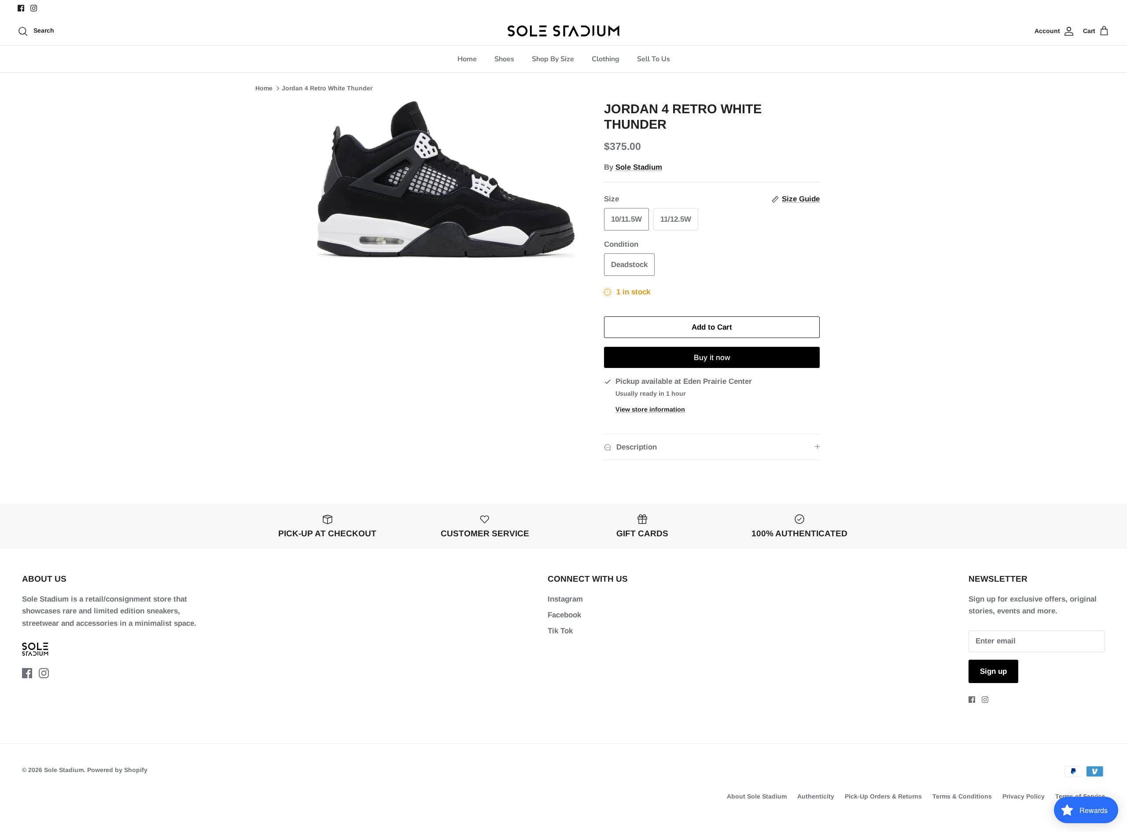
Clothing (605, 59)
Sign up (993, 671)
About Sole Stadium (757, 796)
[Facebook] (21, 8)
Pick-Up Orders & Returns (883, 796)
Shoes (504, 59)
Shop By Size (553, 59)
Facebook (564, 615)
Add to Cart (712, 327)
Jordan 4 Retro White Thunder (327, 88)
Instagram (565, 599)
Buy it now (712, 357)
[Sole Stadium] (564, 31)
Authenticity (815, 796)
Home (467, 59)
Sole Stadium (638, 167)
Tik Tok (560, 631)
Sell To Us (653, 59)
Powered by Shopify (117, 769)
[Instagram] (33, 8)
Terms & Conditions (962, 796)
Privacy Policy (1023, 796)
